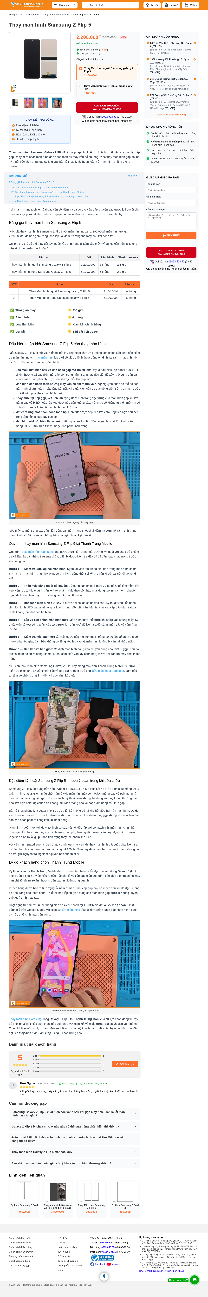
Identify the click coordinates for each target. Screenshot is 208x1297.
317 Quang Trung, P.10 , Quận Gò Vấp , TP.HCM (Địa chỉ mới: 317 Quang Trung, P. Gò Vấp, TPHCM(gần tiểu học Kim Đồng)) (169, 1257)
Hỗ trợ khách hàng (67, 1247)
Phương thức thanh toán (21, 1256)
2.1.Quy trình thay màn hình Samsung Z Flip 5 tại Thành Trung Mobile (47, 192)
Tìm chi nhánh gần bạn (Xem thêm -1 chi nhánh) (161, 1271)
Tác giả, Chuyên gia (68, 1261)
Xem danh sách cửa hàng (171, 114)
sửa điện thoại (70, 909)
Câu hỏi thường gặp (19, 1265)
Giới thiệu (63, 1238)
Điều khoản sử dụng (19, 1261)
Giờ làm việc (64, 1256)
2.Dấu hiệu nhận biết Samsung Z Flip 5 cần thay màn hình (39, 187)
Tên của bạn (153, 184)
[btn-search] (86, 5)
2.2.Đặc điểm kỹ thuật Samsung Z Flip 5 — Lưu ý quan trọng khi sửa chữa (49, 196)
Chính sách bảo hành (20, 1242)
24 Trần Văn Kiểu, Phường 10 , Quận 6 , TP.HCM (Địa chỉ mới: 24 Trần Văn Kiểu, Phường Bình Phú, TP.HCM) (169, 1242)
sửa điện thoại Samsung (108, 670)
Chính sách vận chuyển (21, 1251)
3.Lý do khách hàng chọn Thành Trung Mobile (32, 201)
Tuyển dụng (64, 1251)
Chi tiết (103, 49)
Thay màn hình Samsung (25, 1019)
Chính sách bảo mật (19, 1238)
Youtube (116, 1264)
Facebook (100, 1264)
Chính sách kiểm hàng (20, 1247)
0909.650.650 (106, 1242)
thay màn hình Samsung (38, 551)
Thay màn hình (43, 357)
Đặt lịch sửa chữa (107, 107)
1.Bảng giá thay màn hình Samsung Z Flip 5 (31, 182)
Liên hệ (61, 1242)
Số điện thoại (153, 196)
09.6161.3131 (108, 1251)
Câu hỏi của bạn (155, 209)
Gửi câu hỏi (173, 235)
